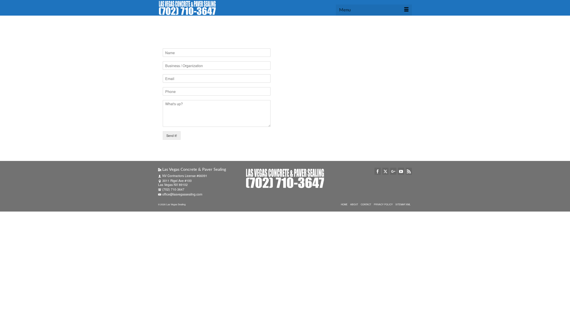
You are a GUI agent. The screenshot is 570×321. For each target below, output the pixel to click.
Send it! (171, 135)
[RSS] (409, 171)
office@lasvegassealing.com (182, 194)
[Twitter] (385, 171)
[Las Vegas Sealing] (198, 8)
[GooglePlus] (393, 171)
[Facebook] (378, 171)
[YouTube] (401, 171)
